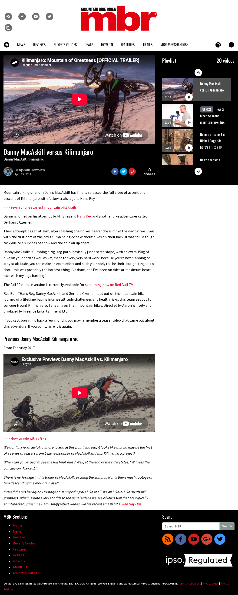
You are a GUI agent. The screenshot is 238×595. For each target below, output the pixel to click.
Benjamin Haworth (30, 169)
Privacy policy (210, 583)
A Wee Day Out (129, 504)
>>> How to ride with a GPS (24, 438)
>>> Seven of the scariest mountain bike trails (40, 207)
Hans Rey (84, 216)
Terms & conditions (189, 583)
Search (227, 526)
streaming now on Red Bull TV (109, 284)
